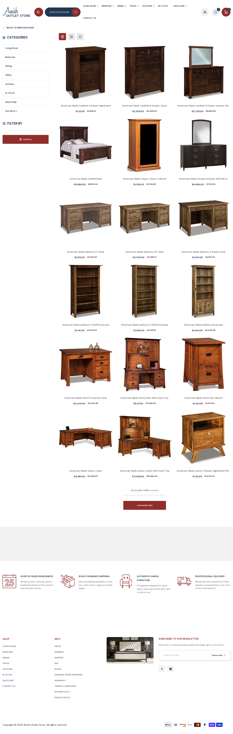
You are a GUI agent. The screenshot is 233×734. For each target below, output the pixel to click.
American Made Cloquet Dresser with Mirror (203, 178)
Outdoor (9, 84)
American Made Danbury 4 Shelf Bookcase (85, 324)
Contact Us (9, 686)
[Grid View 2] (71, 36)
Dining (8, 66)
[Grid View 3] (62, 36)
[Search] (76, 12)
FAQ (56, 663)
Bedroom (10, 57)
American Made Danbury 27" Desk (85, 251)
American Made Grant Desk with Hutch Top (145, 397)
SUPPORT (59, 657)
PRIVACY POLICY (62, 697)
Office (8, 75)
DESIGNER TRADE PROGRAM (68, 674)
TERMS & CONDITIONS (65, 686)
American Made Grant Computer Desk (85, 397)
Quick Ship (11, 102)
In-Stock (10, 93)
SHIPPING (59, 652)
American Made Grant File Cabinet (204, 397)
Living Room (11, 48)
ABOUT (58, 646)
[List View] (80, 36)
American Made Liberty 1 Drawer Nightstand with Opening (203, 471)
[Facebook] (162, 669)
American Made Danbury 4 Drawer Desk (203, 251)
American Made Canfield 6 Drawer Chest (144, 105)
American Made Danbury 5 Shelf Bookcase (144, 324)
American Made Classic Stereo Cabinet (144, 178)
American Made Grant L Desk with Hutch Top (145, 470)
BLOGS (58, 669)
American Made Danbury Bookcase (203, 324)
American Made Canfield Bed (86, 178)
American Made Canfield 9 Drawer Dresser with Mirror (203, 106)
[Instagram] (170, 669)
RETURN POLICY (62, 691)
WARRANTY (60, 680)
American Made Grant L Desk (86, 470)
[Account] (205, 12)
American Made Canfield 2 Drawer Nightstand (86, 105)
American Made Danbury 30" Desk (145, 251)
